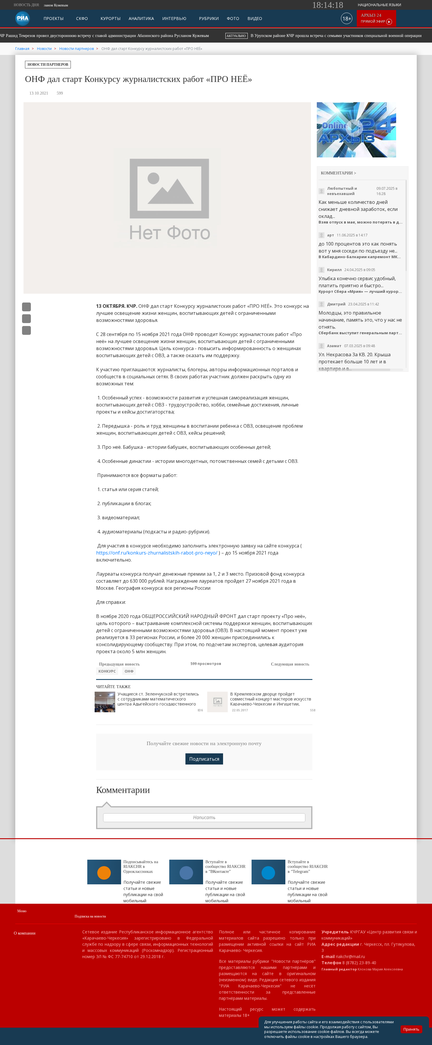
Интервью (174, 18)
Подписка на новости (90, 916)
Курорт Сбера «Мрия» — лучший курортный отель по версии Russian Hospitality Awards (361, 291)
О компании (25, 933)
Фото (233, 18)
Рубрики (208, 18)
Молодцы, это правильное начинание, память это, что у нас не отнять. (360, 320)
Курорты (109, 18)
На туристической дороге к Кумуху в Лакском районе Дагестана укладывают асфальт (322, 35)
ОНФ (129, 671)
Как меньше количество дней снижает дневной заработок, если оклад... (358, 209)
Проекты (53, 18)
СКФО (81, 18)
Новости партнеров (48, 65)
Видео (254, 18)
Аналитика (141, 18)
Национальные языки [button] (380, 4)
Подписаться (204, 759)
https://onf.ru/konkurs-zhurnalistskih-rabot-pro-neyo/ (156, 553)
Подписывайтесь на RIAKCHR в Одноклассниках (140, 867)
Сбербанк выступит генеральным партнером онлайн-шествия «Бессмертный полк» (361, 332)
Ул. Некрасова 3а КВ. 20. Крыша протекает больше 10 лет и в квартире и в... (355, 361)
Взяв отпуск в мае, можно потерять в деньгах (361, 222)
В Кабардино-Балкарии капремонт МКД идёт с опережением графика (361, 256)
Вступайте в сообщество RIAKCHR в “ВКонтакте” (225, 867)
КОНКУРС (107, 671)
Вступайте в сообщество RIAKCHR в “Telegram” (308, 867)
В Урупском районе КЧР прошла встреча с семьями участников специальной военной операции (125, 35)
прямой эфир (373, 18)
